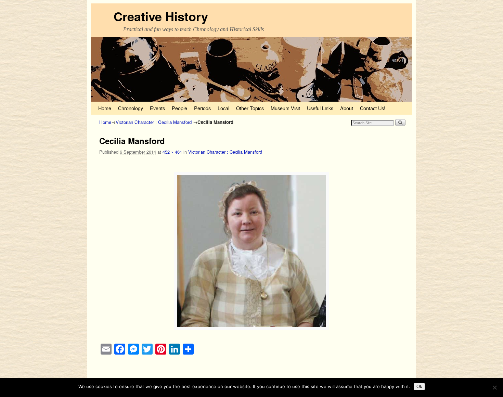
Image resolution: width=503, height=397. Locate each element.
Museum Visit (285, 108)
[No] (494, 387)
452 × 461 (172, 152)
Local (223, 108)
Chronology (130, 108)
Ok (419, 386)
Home (104, 108)
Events (157, 108)
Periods (202, 108)
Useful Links (320, 108)
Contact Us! (372, 108)
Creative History (161, 16)
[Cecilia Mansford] (251, 251)
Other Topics (250, 108)
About (346, 108)
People (179, 108)
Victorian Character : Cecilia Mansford (154, 122)
